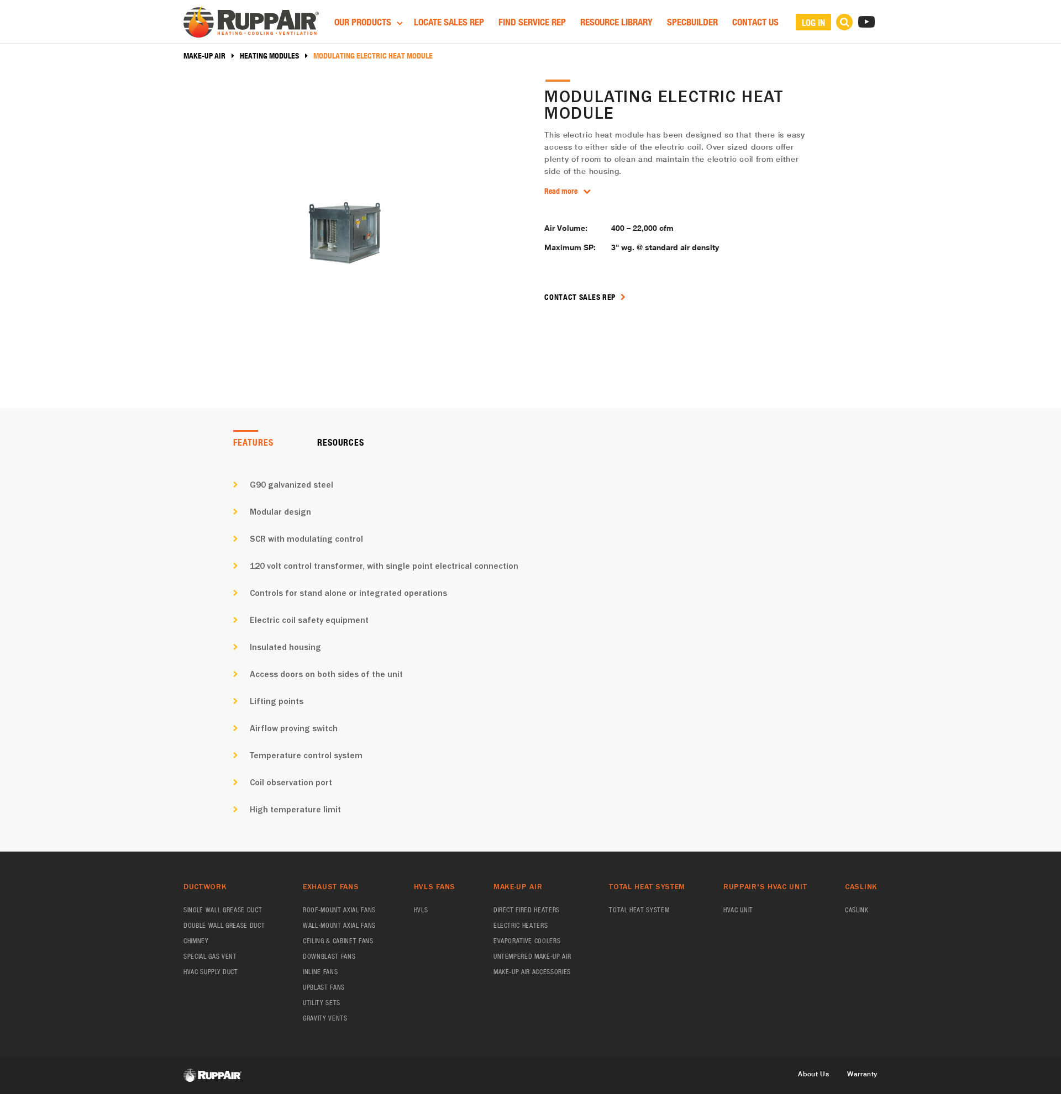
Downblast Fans (329, 956)
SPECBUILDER (692, 22)
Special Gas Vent (210, 956)
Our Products (363, 22)
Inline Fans (320, 972)
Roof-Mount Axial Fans (339, 910)
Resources (340, 442)
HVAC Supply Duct (210, 972)
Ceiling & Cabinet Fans (338, 941)
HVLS (421, 910)
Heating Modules (269, 56)
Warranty (862, 1074)
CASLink (857, 910)
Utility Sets (321, 1002)
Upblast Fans (324, 987)
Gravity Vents (325, 1018)
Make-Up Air (204, 56)
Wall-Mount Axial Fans (339, 925)
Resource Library (616, 22)
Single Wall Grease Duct (222, 910)
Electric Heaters (520, 925)
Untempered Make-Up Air (532, 956)
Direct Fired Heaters (526, 910)
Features (253, 442)
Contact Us (755, 22)
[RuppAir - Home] (251, 23)
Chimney (196, 941)
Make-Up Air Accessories (532, 972)
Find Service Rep (532, 22)
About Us (813, 1074)
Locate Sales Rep (449, 22)
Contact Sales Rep (581, 297)
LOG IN (813, 22)
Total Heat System (639, 910)
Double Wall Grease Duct (224, 925)
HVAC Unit (738, 910)
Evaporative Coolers (527, 941)
